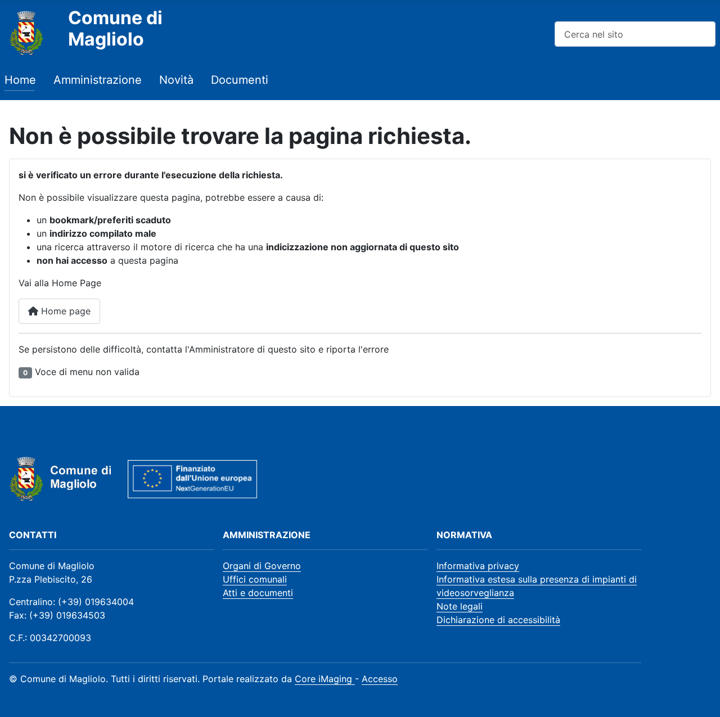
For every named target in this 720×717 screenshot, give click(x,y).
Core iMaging (325, 678)
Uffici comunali (255, 579)
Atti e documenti (258, 592)
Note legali (459, 606)
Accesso (380, 678)
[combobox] (635, 34)
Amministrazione (97, 80)
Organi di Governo (262, 565)
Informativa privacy (477, 565)
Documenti (239, 80)
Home (20, 80)
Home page (64, 311)
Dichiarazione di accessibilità (498, 619)
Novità (176, 80)
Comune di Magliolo (115, 28)
